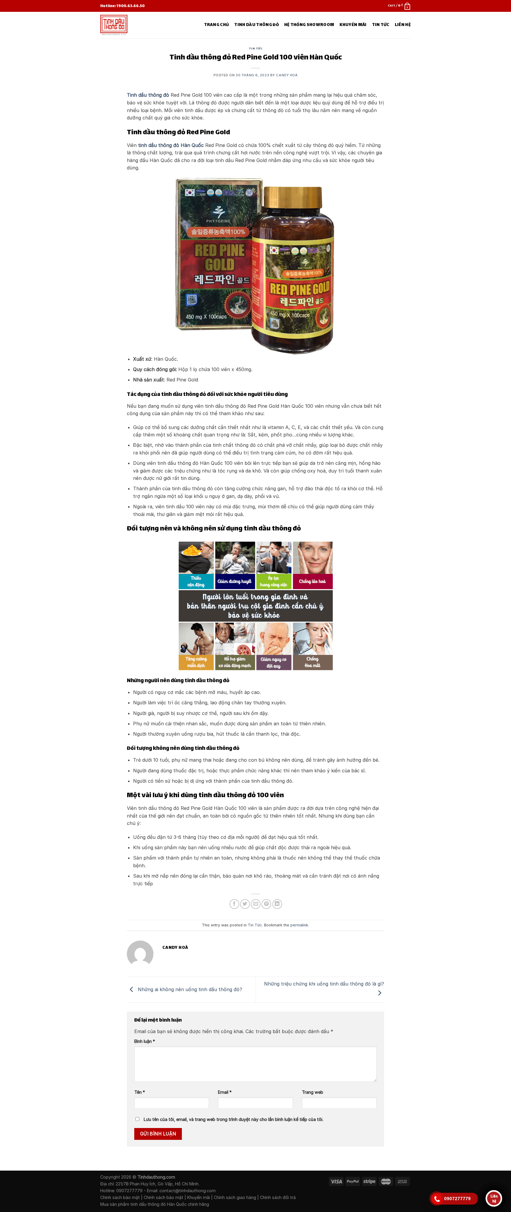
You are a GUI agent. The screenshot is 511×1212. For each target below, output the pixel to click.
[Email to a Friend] (256, 904)
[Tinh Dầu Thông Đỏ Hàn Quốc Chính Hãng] (127, 25)
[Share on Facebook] (234, 904)
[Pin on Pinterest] (266, 904)
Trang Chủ (216, 25)
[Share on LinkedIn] (277, 904)
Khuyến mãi (198, 1197)
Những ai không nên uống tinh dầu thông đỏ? (189, 989)
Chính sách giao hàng (235, 1197)
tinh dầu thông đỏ (148, 1204)
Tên (139, 1092)
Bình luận (144, 1041)
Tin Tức (380, 25)
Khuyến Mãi (352, 25)
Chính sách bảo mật (120, 1197)
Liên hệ (403, 25)
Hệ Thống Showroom (309, 25)
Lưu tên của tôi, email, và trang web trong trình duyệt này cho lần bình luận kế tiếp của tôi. (233, 1119)
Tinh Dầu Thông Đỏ (256, 25)
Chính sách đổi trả (278, 1197)
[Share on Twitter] (245, 904)
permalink (299, 925)
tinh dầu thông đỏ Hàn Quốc (171, 145)
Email (225, 1092)
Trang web (312, 1092)
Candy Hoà (286, 75)
